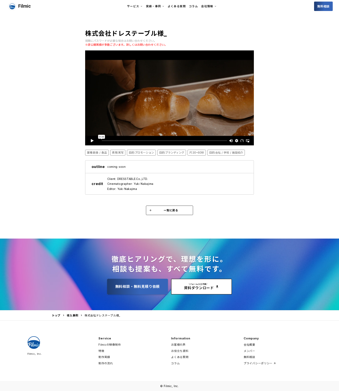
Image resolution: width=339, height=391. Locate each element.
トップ (56, 315)
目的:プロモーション (141, 152)
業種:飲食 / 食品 (97, 152)
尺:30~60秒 (196, 152)
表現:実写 (118, 152)
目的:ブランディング (171, 152)
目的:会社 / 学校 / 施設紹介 (226, 152)
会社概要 (249, 344)
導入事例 (72, 315)
